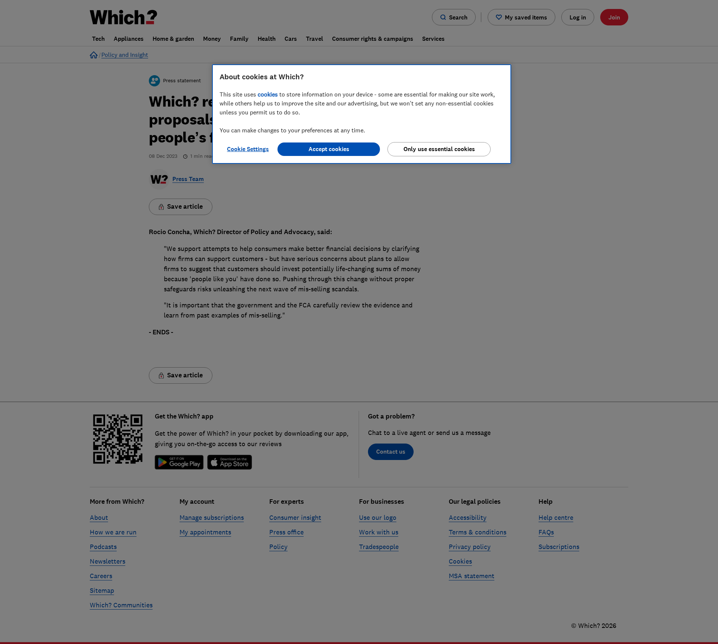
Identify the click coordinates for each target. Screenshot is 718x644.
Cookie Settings (248, 149)
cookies (268, 94)
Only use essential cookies (439, 149)
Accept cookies (329, 149)
